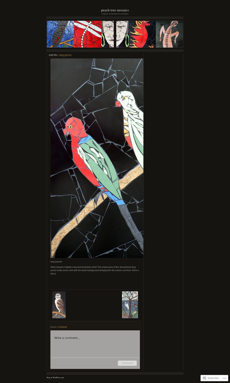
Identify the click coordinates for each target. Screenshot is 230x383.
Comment (127, 363)
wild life (53, 55)
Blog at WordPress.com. (55, 377)
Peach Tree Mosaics (115, 10)
